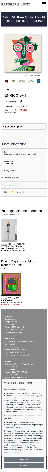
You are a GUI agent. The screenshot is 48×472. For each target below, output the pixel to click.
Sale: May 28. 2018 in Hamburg (24, 19)
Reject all (24, 459)
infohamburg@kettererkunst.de (17, 355)
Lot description (14, 126)
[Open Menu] (44, 4)
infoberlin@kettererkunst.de (15, 377)
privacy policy (12, 452)
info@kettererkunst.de (13, 332)
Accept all (24, 465)
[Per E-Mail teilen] (11, 192)
